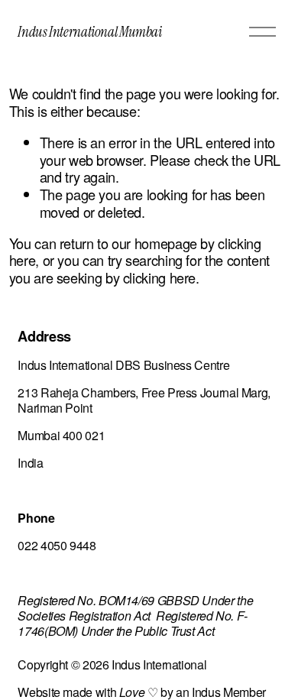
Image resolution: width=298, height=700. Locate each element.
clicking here (159, 277)
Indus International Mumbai (89, 31)
